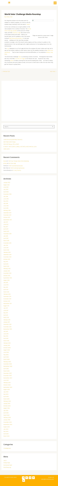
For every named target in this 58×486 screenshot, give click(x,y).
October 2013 (6, 259)
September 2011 (7, 303)
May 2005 (5, 394)
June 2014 (5, 247)
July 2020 (5, 189)
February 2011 (6, 319)
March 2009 (6, 359)
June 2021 (5, 187)
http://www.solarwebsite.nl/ (16, 38)
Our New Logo (12, 163)
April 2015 (5, 238)
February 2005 (7, 401)
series (11, 60)
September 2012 (7, 278)
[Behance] (23, 480)
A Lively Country (17, 170)
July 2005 (5, 392)
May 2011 (5, 312)
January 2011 (6, 322)
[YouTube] (33, 477)
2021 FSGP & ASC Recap (9, 142)
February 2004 (7, 417)
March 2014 (6, 250)
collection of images (20, 58)
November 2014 (7, 243)
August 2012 (6, 280)
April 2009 (6, 357)
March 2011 (6, 317)
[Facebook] (23, 477)
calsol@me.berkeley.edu (47, 479)
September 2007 (7, 378)
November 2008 (7, 364)
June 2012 (5, 284)
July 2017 (5, 222)
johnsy (5, 163)
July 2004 (5, 410)
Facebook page (17, 32)
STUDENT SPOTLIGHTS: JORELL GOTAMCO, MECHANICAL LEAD (19, 146)
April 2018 (5, 208)
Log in (5, 460)
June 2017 (5, 224)
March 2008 (6, 371)
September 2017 (7, 219)
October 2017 (6, 217)
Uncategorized (7, 448)
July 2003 (5, 429)
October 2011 (6, 301)
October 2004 (6, 405)
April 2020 (5, 191)
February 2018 (6, 210)
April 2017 (5, 229)
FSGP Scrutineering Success (16, 165)
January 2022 (6, 182)
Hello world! (6, 149)
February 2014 (6, 252)
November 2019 (7, 194)
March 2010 (6, 340)
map (8, 48)
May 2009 (5, 354)
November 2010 (7, 326)
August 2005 (6, 389)
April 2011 (5, 315)
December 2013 (7, 254)
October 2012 (6, 275)
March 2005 (6, 399)
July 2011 (5, 308)
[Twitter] (26, 477)
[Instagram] (30, 477)
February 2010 (6, 343)
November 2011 (7, 298)
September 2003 (7, 424)
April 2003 (5, 433)
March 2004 (6, 415)
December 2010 (7, 324)
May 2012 (5, 287)
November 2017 (7, 215)
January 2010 (6, 345)
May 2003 (5, 431)
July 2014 (5, 245)
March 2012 (6, 292)
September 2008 (7, 366)
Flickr (19, 56)
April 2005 (6, 396)
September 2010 (7, 329)
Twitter (28, 24)
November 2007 (7, 375)
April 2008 (6, 368)
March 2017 (6, 231)
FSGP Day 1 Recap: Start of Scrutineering (18, 161)
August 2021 (6, 184)
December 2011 (7, 296)
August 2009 (6, 350)
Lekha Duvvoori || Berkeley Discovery (12, 139)
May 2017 (5, 226)
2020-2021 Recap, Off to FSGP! (11, 144)
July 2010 (5, 331)
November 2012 (7, 273)
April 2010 (5, 338)
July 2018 (5, 203)
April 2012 (5, 289)
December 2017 (7, 212)
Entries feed (6, 462)
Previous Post (6, 71)
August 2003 (6, 426)
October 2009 (6, 347)
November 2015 (7, 233)
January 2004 (6, 419)
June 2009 (6, 352)
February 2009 (7, 361)
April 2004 (6, 412)
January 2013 (6, 271)
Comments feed (7, 465)
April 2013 (5, 264)
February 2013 (6, 268)
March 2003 (6, 436)
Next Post (53, 71)
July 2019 (5, 196)
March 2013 (6, 266)
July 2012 (5, 282)
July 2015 (5, 236)
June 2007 (6, 380)
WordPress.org (7, 467)
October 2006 (6, 385)
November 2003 (7, 422)
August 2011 (6, 305)
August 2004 (6, 408)
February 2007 (7, 382)
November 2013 (7, 257)
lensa (4, 161)
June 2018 (5, 205)
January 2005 (6, 403)
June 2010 (5, 333)
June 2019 (5, 198)
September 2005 (7, 387)
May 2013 (5, 261)
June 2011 (5, 310)
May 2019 (5, 201)
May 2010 (5, 336)
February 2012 (6, 294)
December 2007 (7, 373)
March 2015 (6, 240)
